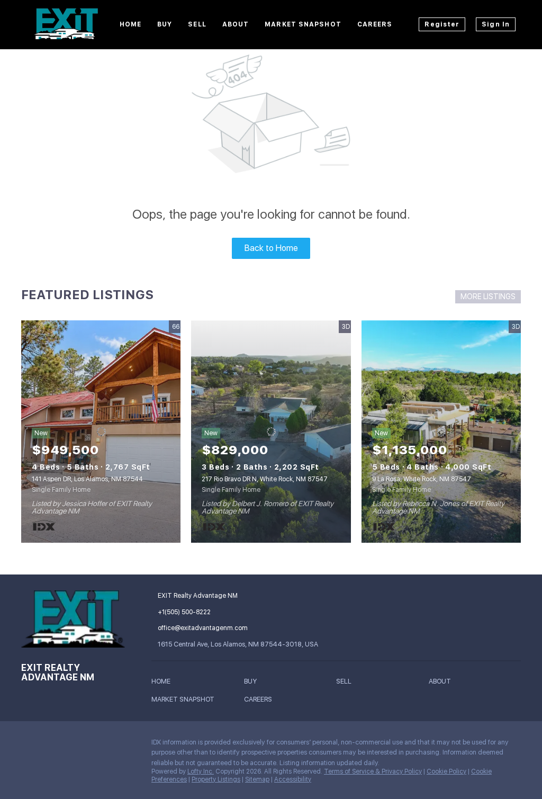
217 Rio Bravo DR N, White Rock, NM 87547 (265, 479)
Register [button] (441, 24)
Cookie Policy (446, 771)
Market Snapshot (303, 24)
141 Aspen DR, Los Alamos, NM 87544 (87, 479)
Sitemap (257, 779)
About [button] (235, 24)
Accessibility (292, 779)
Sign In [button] (496, 24)
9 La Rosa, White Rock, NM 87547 (421, 479)
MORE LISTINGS (488, 296)
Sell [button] (197, 24)
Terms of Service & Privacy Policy (373, 771)
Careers (375, 24)
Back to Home (271, 248)
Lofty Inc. (200, 771)
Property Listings (216, 779)
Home (130, 24)
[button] (163, 683)
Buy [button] (164, 24)
